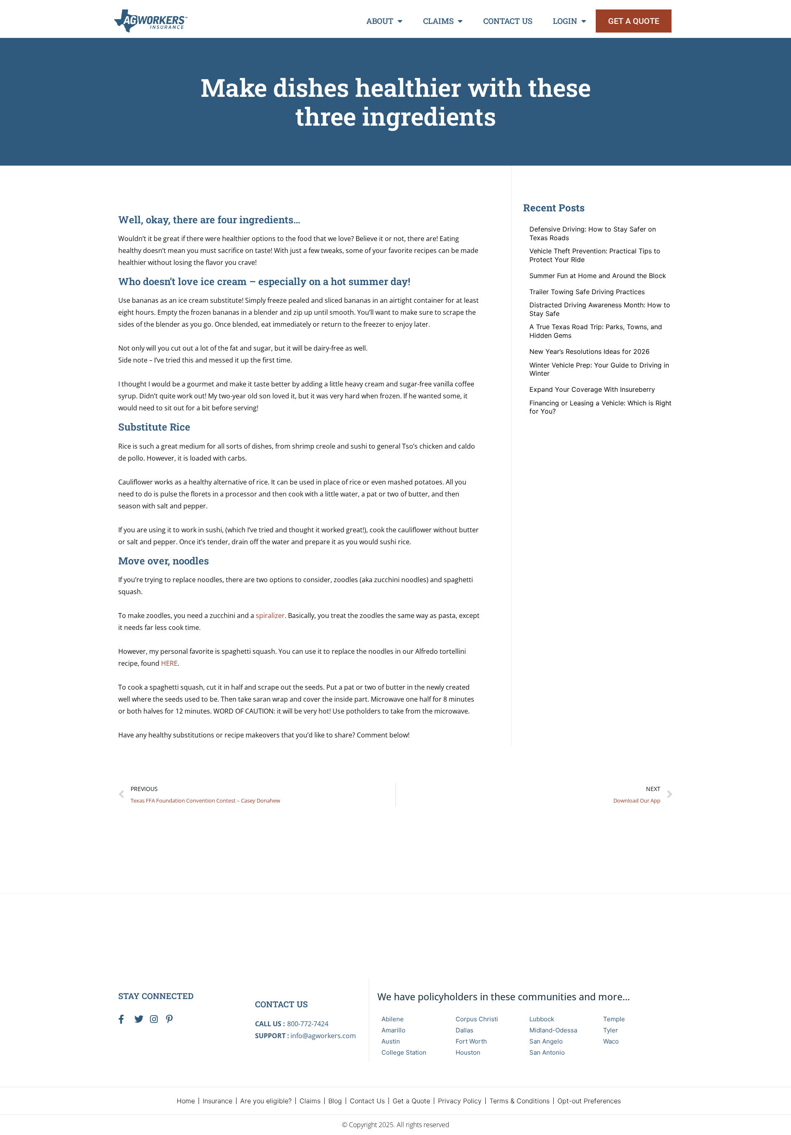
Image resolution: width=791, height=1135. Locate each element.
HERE (169, 663)
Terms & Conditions (519, 1101)
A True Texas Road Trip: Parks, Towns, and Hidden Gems (595, 331)
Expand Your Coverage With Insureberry (592, 389)
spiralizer (270, 615)
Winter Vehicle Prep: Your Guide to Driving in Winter (599, 369)
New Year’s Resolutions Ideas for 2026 (589, 351)
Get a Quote (411, 1101)
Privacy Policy (460, 1101)
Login (565, 21)
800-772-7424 (307, 1023)
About (379, 21)
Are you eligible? (266, 1101)
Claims (438, 21)
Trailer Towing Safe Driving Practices (587, 292)
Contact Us (507, 21)
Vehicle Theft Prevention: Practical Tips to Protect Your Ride (594, 255)
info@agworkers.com (323, 1035)
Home (186, 1101)
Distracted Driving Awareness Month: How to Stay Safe (599, 309)
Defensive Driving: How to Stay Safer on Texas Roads (592, 233)
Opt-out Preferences (589, 1101)
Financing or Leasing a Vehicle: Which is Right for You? (600, 407)
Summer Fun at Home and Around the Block (597, 275)
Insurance (217, 1101)
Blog (335, 1101)
